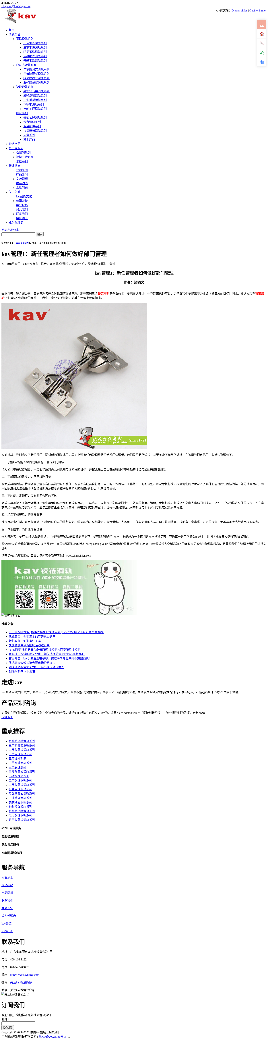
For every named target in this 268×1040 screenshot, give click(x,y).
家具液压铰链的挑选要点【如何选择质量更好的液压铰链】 (47, 654)
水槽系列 (22, 161)
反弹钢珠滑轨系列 (35, 56)
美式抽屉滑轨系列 (35, 117)
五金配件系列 (32, 126)
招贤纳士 (22, 218)
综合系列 (22, 113)
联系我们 (22, 213)
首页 (12, 30)
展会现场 (22, 205)
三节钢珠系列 (17, 767)
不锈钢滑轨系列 (33, 104)
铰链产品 (14, 143)
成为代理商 (16, 222)
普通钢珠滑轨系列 (35, 60)
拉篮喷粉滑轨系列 (35, 130)
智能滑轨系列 (25, 86)
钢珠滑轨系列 (25, 38)
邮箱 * (5, 1019)
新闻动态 (14, 165)
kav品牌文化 (24, 196)
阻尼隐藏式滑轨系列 (36, 78)
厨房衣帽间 (16, 148)
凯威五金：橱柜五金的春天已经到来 (32, 636)
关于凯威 (14, 192)
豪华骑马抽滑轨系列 (36, 91)
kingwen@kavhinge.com (15, 6)
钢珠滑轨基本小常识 (22, 671)
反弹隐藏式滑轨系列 (36, 82)
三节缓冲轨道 (17, 758)
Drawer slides (239, 10)
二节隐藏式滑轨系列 (36, 69)
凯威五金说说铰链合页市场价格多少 (32, 662)
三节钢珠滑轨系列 (35, 47)
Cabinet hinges (258, 10)
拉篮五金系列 (25, 157)
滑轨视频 (7, 885)
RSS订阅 (7, 931)
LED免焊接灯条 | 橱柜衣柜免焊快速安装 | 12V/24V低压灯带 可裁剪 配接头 (56, 632)
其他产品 (29, 139)
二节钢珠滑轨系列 (35, 43)
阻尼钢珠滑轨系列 (35, 51)
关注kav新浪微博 (21, 982)
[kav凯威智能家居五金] (19, 22)
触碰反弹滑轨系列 (35, 95)
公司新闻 (22, 170)
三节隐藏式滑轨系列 (36, 73)
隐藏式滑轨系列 (26, 65)
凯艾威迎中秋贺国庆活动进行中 (29, 645)
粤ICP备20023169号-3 (52, 1036)
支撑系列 (29, 135)
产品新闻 (22, 174)
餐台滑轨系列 (32, 122)
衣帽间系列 (23, 152)
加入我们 (22, 209)
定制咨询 (7, 717)
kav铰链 (6, 923)
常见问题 (22, 187)
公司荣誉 (22, 200)
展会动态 (22, 183)
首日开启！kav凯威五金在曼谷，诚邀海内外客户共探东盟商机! (49, 658)
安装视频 (22, 178)
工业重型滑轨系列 (35, 100)
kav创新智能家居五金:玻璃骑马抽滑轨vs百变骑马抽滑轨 (44, 649)
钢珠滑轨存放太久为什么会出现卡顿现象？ (36, 667)
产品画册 (7, 892)
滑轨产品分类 (10, 229)
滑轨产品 (14, 34)
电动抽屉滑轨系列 (35, 108)
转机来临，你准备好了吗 (25, 640)
